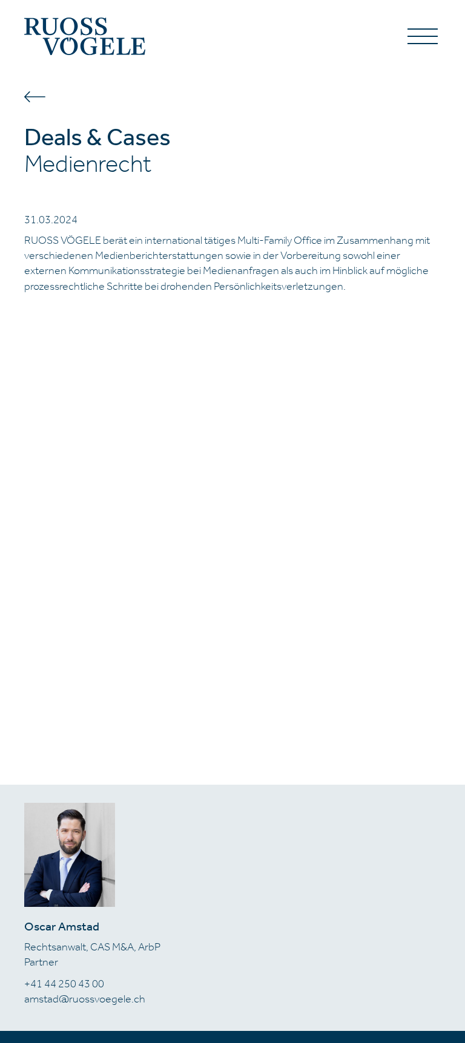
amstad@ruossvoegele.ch (84, 998)
